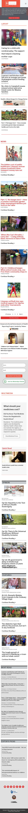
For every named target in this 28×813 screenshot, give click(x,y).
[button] (3, 462)
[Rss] (23, 787)
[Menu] (25, 3)
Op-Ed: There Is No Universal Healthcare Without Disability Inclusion (14, 533)
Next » (21, 314)
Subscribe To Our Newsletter (14, 376)
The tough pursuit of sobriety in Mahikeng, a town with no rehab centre (14, 654)
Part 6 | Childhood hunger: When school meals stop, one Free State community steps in (14, 270)
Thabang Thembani (12, 689)
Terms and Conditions (20, 810)
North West (11, 649)
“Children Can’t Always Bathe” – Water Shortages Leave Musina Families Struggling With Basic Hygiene (14, 348)
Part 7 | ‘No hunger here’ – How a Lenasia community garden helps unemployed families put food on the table (13, 125)
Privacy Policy (11, 811)
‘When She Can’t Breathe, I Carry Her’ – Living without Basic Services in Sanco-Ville (13, 236)
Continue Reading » (8, 175)
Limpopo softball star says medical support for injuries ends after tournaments (12, 303)
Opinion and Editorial (9, 499)
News (16, 592)
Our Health (19, 592)
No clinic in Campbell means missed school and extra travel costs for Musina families (13, 89)
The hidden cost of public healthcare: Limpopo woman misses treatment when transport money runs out (13, 167)
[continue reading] (14, 68)
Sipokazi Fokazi (5, 751)
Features (4, 592)
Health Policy (5, 528)
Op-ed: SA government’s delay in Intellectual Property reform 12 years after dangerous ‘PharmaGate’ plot (12, 563)
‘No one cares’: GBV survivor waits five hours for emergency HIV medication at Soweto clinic (14, 760)
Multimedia (12, 592)
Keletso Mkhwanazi (12, 677)
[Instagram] (11, 787)
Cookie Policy (17, 811)
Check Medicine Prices (11, 436)
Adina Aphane (11, 730)
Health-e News (13, 810)
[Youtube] (14, 787)
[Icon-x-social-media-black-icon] (8, 787)
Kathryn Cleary (4, 774)
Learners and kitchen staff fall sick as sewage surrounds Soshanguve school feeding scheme (13, 78)
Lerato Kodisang (12, 702)
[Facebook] (5, 787)
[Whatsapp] (20, 787)
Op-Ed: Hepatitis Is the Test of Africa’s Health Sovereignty (13, 505)
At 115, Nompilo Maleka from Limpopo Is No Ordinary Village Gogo (14, 597)
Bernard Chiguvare (12, 716)
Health (4, 499)
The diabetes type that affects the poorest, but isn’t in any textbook (14, 626)
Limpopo (8, 592)
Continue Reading (6, 752)
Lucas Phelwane (4, 58)
